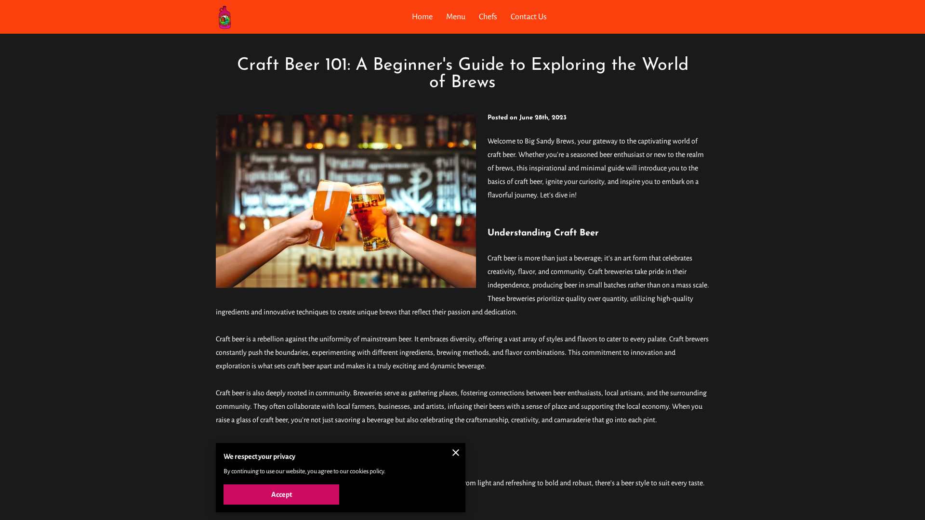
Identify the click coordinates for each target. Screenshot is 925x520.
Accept (281, 494)
